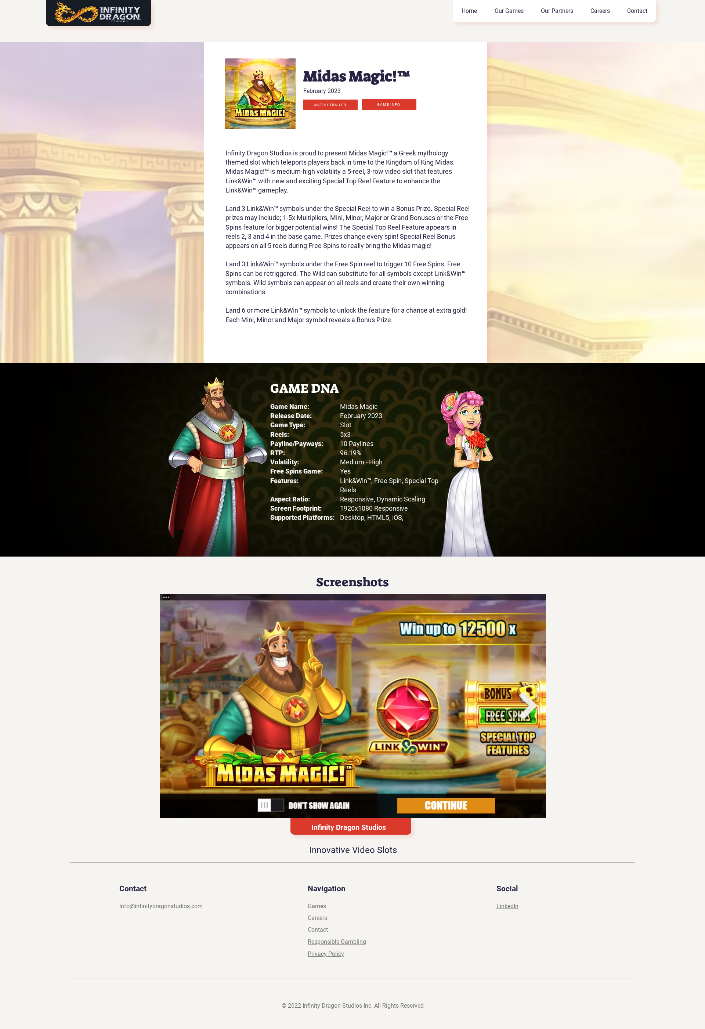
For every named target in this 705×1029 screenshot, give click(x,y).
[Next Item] (528, 706)
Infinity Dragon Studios (348, 827)
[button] (330, 105)
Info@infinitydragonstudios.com (161, 906)
